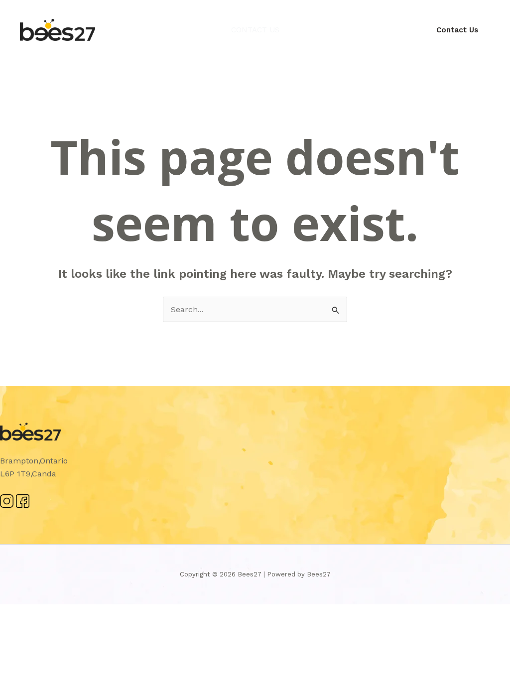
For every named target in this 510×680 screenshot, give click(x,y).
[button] (457, 30)
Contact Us (255, 29)
